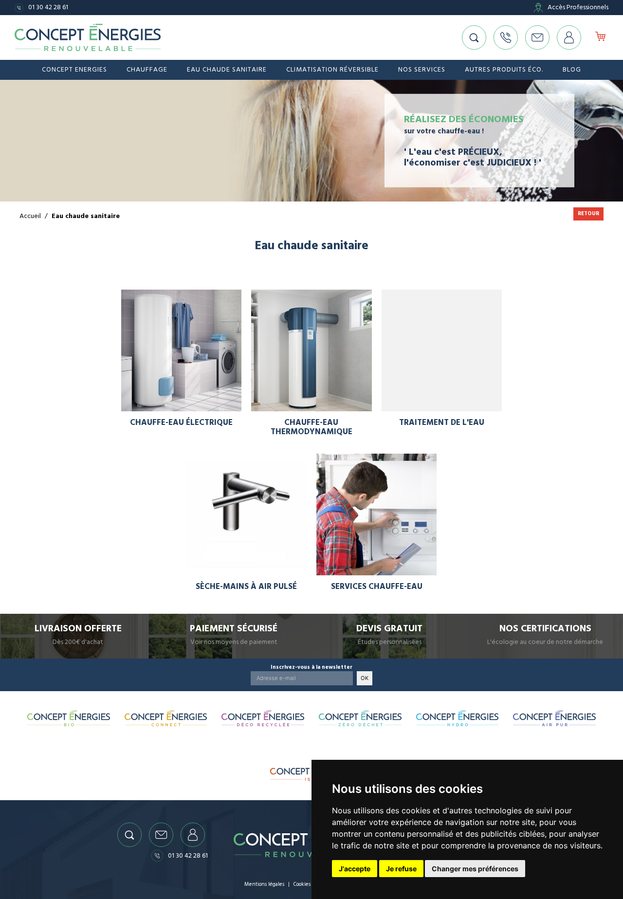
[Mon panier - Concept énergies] (600, 37)
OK (364, 678)
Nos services (421, 69)
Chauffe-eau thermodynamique (311, 427)
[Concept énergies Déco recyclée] (262, 718)
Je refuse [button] (401, 868)
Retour (588, 213)
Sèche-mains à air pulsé (246, 586)
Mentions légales (264, 884)
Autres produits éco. (504, 69)
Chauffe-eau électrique (181, 422)
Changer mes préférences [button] (475, 868)
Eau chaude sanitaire (227, 69)
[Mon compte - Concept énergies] (569, 37)
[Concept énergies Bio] (68, 718)
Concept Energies (74, 69)
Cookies (302, 884)
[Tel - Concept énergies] (506, 37)
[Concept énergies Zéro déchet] (360, 718)
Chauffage (147, 69)
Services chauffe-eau (376, 586)
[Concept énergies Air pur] (554, 718)
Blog (572, 69)
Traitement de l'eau (441, 422)
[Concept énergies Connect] (166, 718)
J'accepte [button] (354, 868)
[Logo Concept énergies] (88, 38)
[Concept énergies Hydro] (457, 718)
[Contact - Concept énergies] (537, 37)
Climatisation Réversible (332, 69)
